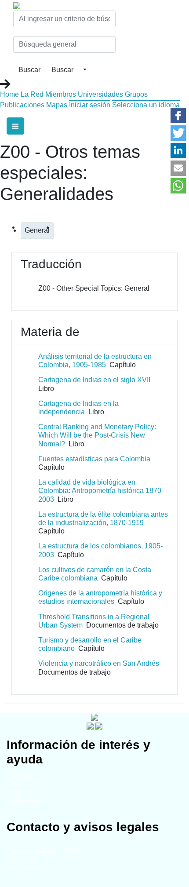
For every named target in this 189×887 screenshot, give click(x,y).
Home (9, 94)
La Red (32, 94)
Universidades (100, 94)
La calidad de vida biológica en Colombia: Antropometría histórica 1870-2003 (101, 490)
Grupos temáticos (29, 792)
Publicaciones (22, 105)
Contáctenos (23, 868)
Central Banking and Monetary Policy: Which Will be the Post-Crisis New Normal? (97, 435)
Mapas (56, 105)
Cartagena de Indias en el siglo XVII (94, 379)
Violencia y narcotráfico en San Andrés (98, 663)
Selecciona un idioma (146, 105)
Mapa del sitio (24, 842)
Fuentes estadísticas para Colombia (94, 459)
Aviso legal (21, 859)
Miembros (60, 94)
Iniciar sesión (89, 105)
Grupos (136, 94)
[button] (178, 115)
